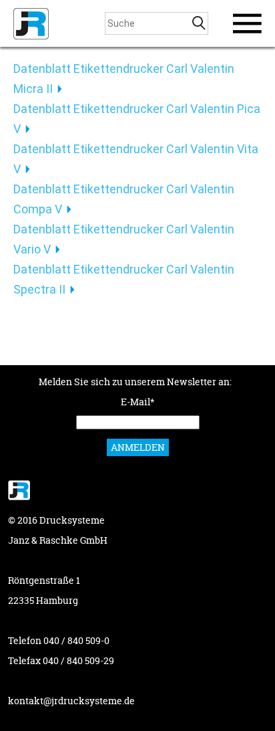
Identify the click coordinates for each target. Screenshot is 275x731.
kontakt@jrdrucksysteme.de (71, 700)
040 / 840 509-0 (76, 640)
